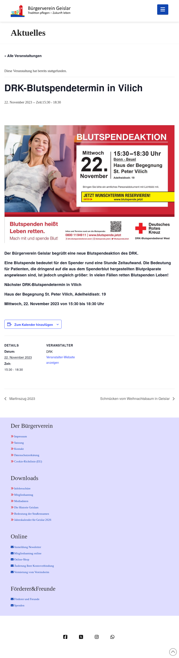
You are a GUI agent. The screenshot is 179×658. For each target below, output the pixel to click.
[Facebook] (66, 637)
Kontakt (19, 448)
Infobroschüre (22, 488)
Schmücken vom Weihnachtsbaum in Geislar (135, 398)
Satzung (19, 442)
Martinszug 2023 (22, 398)
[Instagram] (97, 637)
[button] (162, 9)
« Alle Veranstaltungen (23, 55)
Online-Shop (21, 559)
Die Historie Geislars (26, 507)
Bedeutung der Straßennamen (31, 513)
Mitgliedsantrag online (27, 553)
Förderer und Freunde (27, 599)
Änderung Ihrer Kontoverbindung (34, 565)
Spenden (19, 605)
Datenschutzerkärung (26, 455)
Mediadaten (21, 501)
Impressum (20, 436)
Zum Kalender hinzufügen (33, 324)
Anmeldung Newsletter (27, 547)
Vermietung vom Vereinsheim (31, 572)
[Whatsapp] (113, 637)
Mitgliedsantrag (23, 494)
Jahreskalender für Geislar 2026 (32, 519)
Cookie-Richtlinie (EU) (28, 461)
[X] (82, 637)
